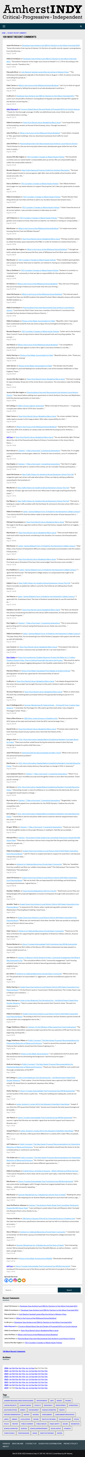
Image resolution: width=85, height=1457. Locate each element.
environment (34, 1410)
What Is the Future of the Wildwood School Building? (38, 85)
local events (25, 1419)
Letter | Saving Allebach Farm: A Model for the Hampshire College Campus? (51, 511)
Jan (10, 1368)
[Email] (19, 1280)
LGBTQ (6, 1419)
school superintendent (39, 1428)
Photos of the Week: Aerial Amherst (34, 1054)
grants (62, 1410)
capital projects (10, 1405)
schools (24, 1428)
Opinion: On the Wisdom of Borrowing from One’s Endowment (52, 1027)
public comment (27, 1424)
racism (65, 1424)
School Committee (11, 1428)
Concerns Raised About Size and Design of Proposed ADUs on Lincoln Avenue (49, 109)
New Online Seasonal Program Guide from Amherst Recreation (45, 170)
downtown (73, 1405)
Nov (42, 1371)
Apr (20, 1368)
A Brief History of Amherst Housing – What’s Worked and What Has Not (50, 1171)
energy (23, 1410)
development (61, 1405)
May (23, 1368)
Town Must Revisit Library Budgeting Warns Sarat (42, 122)
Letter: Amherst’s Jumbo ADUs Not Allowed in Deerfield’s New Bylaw (42, 1104)
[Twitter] (11, 1280)
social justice (56, 1428)
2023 (6, 1376)
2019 (6, 1388)
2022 (6, 1379)
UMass (34, 1433)
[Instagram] (15, 1280)
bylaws (68, 1400)
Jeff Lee (10, 437)
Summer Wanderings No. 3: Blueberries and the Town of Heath (42, 1195)
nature (36, 1419)
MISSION (6, 1443)
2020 (6, 1385)
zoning (59, 1433)
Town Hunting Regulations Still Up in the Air (39, 891)
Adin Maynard (12, 109)
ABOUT (6, 1446)
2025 (6, 1371)
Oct (39, 1371)
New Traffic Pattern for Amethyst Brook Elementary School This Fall (47, 474)
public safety (55, 1424)
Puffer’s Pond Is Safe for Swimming (30, 406)
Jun (27, 1368)
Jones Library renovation (64, 1414)
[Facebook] (6, 1280)
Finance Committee (49, 1410)
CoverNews (57, 1453)
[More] (24, 1280)
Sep (36, 1371)
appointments (42, 1400)
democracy (48, 1405)
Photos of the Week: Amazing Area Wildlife (35, 1258)
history (26, 1414)
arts (52, 1400)
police (76, 1419)
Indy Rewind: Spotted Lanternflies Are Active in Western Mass (45, 72)
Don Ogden (11, 657)
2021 (6, 1382)
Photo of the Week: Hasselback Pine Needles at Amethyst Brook (45, 671)
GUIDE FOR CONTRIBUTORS (50, 1443)
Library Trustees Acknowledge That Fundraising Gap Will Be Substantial (49, 944)
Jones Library (47, 1414)
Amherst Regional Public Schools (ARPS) (18, 1400)
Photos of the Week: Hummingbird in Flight (38, 321)
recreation (75, 1424)
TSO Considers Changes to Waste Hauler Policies (45, 157)
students (67, 1428)
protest (15, 1424)
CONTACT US (30, 1443)
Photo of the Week (49, 1419)
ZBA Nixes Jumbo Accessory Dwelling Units (40, 718)
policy (6, 1424)
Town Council (9, 1433)
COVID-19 (37, 1405)
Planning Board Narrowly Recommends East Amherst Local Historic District (48, 143)
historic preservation (12, 1414)
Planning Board (65, 1419)
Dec (46, 1371)
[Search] (81, 26)
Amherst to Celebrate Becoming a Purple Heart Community (39, 864)
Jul (30, 1368)
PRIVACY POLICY (71, 1443)
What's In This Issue (47, 1433)
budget (59, 1400)
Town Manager (23, 1433)
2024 (6, 1374)
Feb (13, 1368)
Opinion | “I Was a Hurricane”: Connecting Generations (39, 450)
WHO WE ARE (17, 1443)
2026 (6, 1368)
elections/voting (10, 1410)
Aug (32, 1368)
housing (36, 1414)
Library (14, 1419)
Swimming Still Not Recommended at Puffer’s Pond (41, 753)
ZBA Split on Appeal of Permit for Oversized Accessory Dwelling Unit (49, 1218)
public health (41, 1424)
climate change (25, 1405)
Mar (16, 1368)
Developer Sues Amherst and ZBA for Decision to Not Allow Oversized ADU (51, 45)
